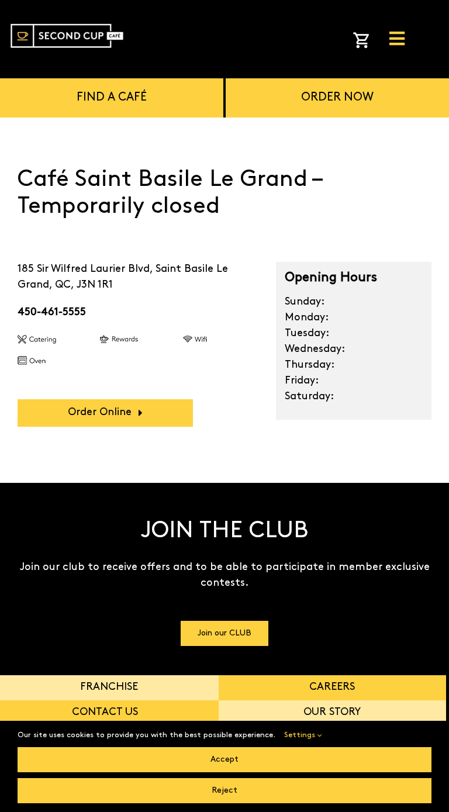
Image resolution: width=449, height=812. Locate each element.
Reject (224, 790)
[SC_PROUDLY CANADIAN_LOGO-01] (67, 20)
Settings (300, 735)
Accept (224, 759)
